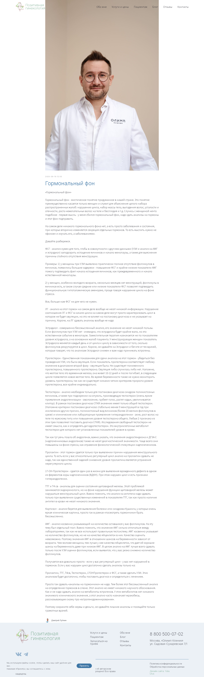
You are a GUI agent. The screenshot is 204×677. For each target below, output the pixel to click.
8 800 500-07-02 (166, 634)
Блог (155, 7)
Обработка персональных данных (167, 666)
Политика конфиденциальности (166, 663)
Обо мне (101, 7)
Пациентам (140, 7)
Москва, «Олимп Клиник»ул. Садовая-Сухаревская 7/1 (168, 642)
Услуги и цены (120, 7)
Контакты (183, 7)
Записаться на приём (98, 642)
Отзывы (167, 7)
